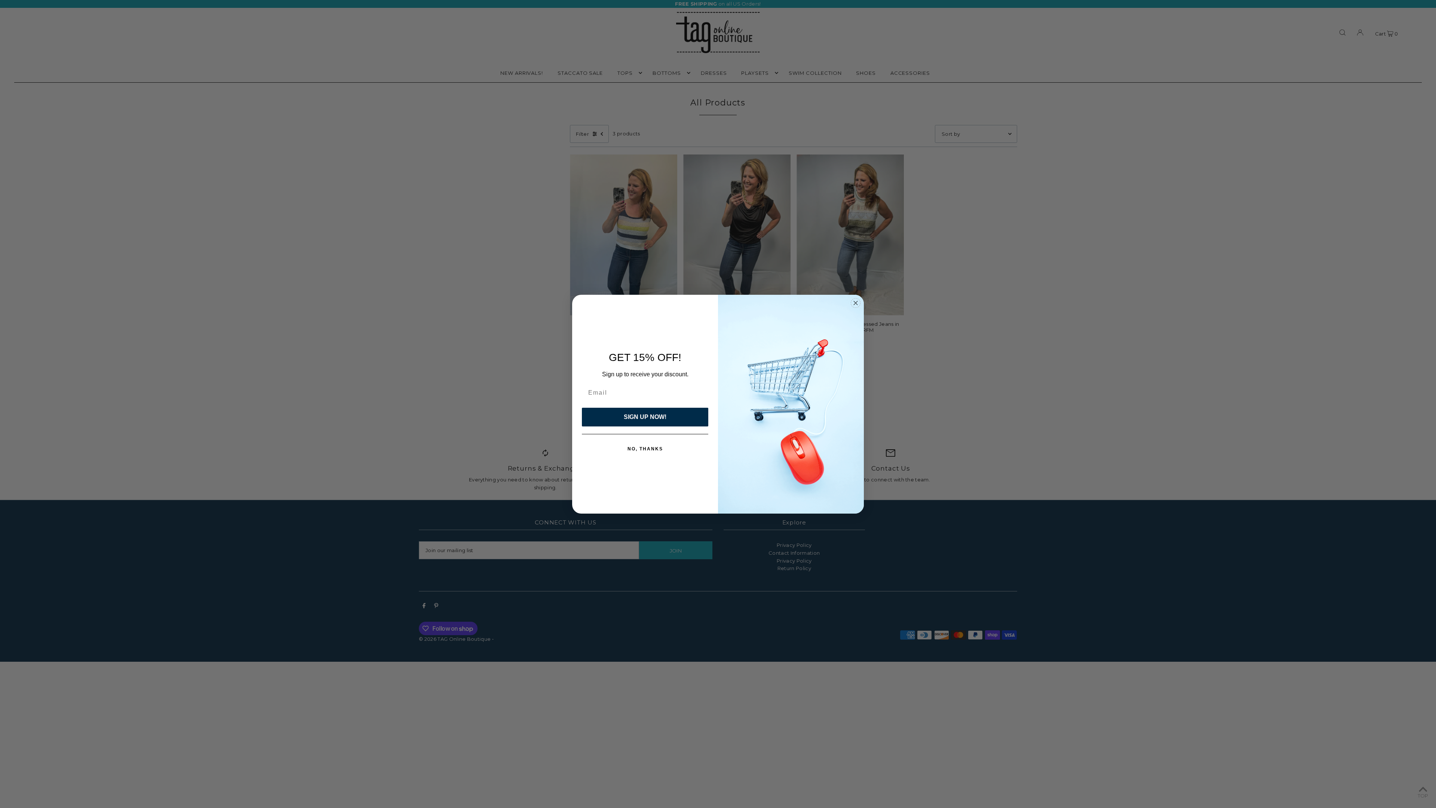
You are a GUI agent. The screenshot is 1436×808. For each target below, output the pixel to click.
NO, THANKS (645, 449)
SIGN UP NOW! (645, 417)
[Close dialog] (855, 303)
